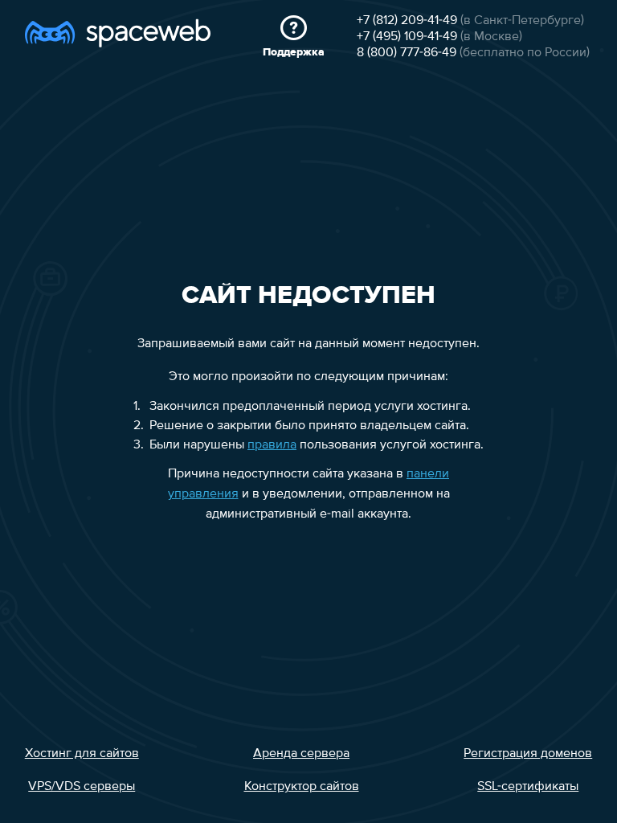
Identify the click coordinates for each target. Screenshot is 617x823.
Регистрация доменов (528, 753)
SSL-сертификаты (527, 786)
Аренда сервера (301, 753)
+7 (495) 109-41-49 (407, 37)
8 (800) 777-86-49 (406, 53)
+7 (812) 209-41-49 (407, 20)
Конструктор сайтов (301, 786)
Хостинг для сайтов (82, 753)
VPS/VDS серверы (81, 786)
